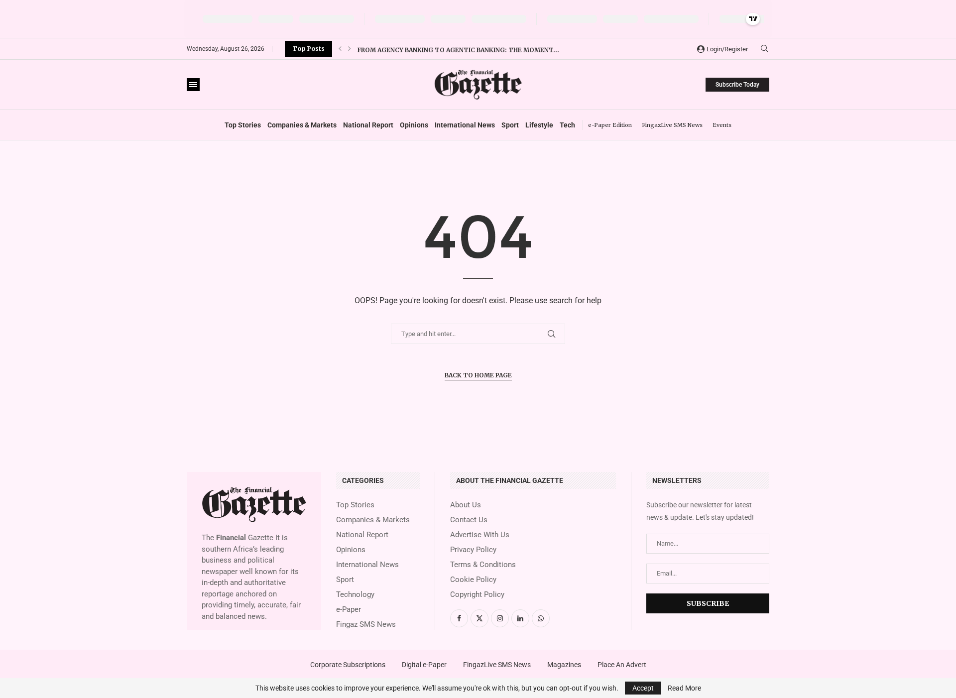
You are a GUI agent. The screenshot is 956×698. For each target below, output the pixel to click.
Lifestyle (539, 125)
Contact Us (468, 520)
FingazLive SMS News (672, 124)
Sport (510, 125)
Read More (684, 688)
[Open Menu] (193, 84)
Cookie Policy (473, 579)
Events (722, 124)
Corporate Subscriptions (347, 665)
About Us (465, 505)
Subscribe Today (737, 84)
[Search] (764, 49)
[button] (340, 49)
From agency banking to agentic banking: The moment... (458, 48)
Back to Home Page (478, 375)
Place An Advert (622, 665)
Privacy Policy (473, 550)
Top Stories (243, 125)
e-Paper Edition (610, 124)
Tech (567, 125)
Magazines (564, 665)
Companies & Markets (302, 125)
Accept (643, 688)
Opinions (414, 125)
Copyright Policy (477, 594)
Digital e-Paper (424, 665)
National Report (368, 125)
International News (465, 125)
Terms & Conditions (483, 565)
